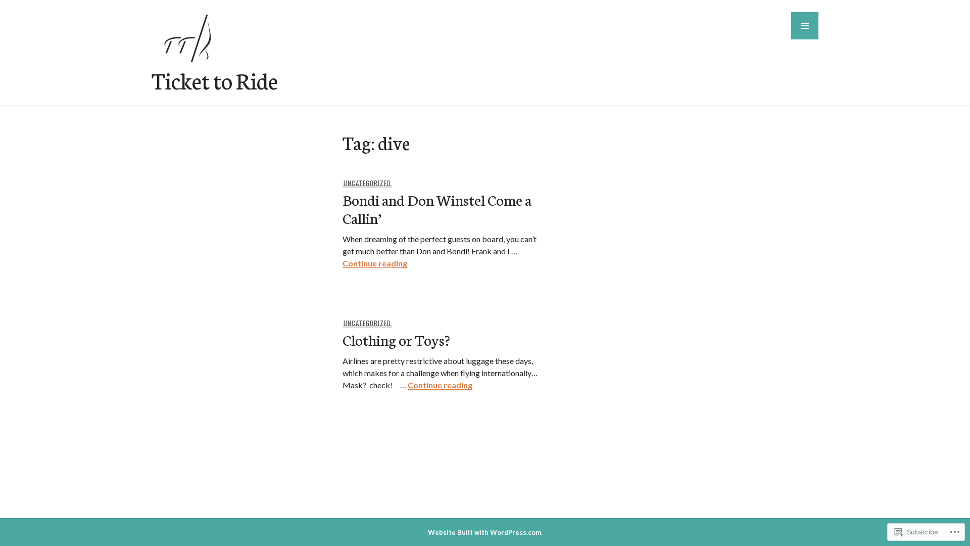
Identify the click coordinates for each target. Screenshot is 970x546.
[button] (804, 25)
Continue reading (375, 263)
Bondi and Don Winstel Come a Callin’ (437, 208)
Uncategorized (367, 183)
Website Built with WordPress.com (484, 532)
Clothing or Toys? (396, 339)
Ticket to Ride (215, 80)
